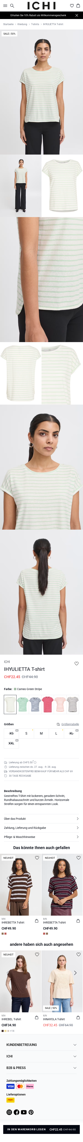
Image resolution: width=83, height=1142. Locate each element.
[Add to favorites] (77, 664)
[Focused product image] (41, 92)
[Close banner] (77, 15)
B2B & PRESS (16, 1068)
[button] (41, 818)
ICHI (9, 1056)
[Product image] (21, 186)
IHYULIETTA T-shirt (53, 24)
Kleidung (22, 24)
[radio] (26, 733)
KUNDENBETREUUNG (21, 1045)
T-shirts (35, 24)
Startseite (8, 24)
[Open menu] (4, 5)
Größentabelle (70, 724)
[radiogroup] (41, 739)
